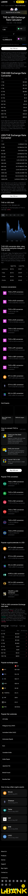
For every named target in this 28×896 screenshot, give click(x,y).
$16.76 (16, 692)
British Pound (6, 772)
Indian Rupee (6, 759)
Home (2, 5)
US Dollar (5, 719)
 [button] (14, 2)
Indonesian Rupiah (7, 739)
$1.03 (16, 702)
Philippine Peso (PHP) (8, 726)
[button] (24, 28)
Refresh (24, 44)
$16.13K (17, 674)
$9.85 (16, 697)
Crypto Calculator (9, 5)
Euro (3, 746)
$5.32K (16, 688)
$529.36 (17, 683)
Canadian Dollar (7, 752)
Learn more (23, 429)
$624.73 (17, 678)
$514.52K (17, 669)
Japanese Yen (6, 766)
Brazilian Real (6, 779)
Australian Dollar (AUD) (9, 732)
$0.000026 (17, 706)
